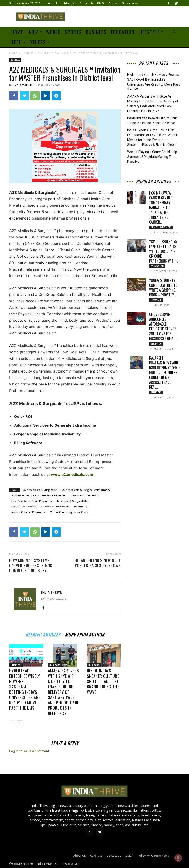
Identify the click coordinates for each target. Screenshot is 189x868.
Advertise (69, 3)
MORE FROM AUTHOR (84, 634)
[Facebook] (168, 3)
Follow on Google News (123, 3)
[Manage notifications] (178, 858)
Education (122, 31)
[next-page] (19, 723)
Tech (16, 42)
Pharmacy (80, 506)
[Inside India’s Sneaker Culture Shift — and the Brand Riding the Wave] (104, 655)
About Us (53, 3)
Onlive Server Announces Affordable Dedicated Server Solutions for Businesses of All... (163, 326)
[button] (174, 32)
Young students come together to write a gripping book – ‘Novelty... (163, 288)
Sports (73, 31)
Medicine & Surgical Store (73, 501)
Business (96, 31)
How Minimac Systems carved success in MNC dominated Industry (30, 565)
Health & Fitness (161, 227)
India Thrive (23, 85)
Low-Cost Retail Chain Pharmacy (31, 501)
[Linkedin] (45, 95)
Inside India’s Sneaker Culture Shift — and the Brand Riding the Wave (103, 681)
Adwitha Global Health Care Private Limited (38, 495)
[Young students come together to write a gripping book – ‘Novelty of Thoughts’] (136, 284)
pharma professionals (55, 506)
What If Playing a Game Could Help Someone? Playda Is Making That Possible (152, 156)
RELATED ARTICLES (43, 634)
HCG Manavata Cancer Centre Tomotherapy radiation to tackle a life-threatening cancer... (160, 207)
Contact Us (86, 3)
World (53, 31)
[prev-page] (12, 723)
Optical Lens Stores (23, 506)
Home (17, 31)
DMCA (101, 3)
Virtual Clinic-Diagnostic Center (70, 512)
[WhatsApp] (35, 95)
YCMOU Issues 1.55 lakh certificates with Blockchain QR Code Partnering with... (163, 251)
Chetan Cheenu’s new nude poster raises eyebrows (96, 563)
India (33, 31)
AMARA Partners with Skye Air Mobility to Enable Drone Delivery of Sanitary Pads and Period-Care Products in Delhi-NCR (63, 692)
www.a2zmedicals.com (72, 474)
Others (37, 42)
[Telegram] (56, 95)
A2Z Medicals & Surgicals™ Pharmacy (86, 490)
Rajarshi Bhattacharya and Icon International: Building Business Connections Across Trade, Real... (164, 372)
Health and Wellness (84, 495)
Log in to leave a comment (29, 751)
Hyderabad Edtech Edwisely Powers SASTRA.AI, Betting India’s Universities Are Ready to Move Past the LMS (24, 689)
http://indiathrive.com (54, 599)
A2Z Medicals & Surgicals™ (40, 490)
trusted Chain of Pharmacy (28, 512)
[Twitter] (176, 3)
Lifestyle (149, 31)
